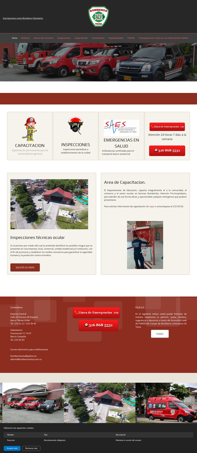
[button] (74, 406)
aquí (152, 206)
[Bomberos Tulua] (98, 16)
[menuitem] (14, 38)
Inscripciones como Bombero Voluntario (23, 18)
